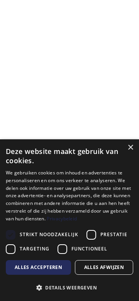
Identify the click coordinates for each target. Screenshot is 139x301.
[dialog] (69, 220)
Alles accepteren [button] (38, 267)
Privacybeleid (62, 218)
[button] (69, 287)
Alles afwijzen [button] (104, 267)
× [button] (130, 147)
